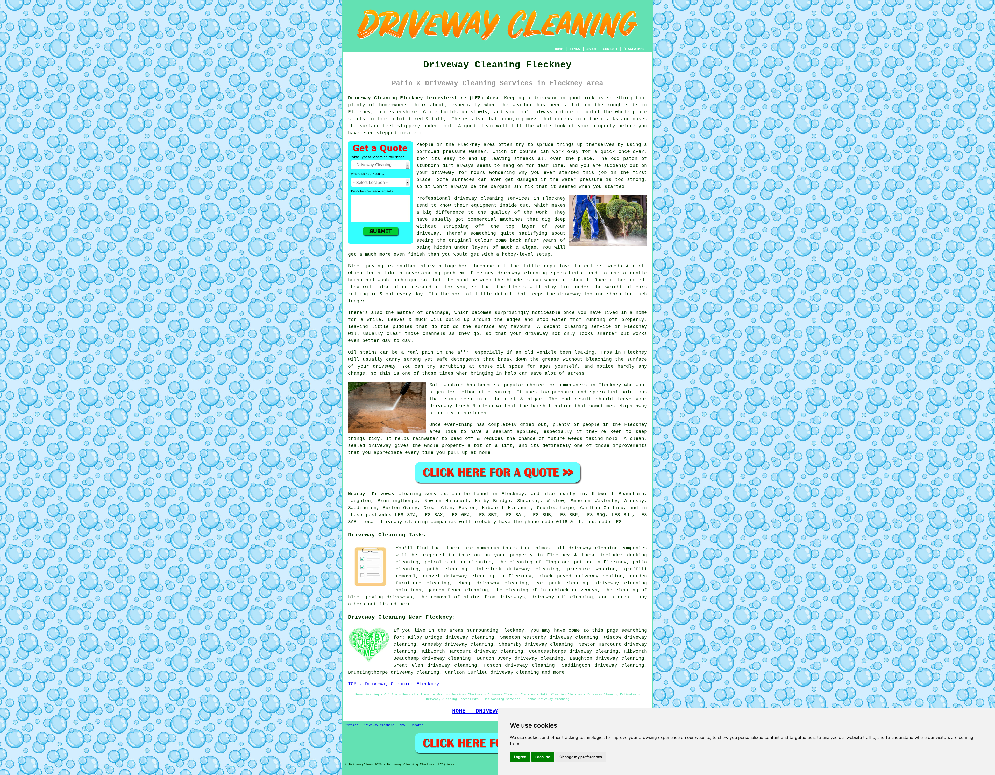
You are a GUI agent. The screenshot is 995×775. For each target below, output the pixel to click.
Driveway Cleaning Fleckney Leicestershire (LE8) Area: (424, 98)
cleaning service (588, 326)
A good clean (475, 126)
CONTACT (610, 49)
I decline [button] (542, 757)
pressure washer (464, 151)
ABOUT (591, 49)
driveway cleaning (515, 672)
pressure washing (591, 569)
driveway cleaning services (492, 198)
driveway (384, 366)
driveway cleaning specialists (539, 273)
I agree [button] (520, 757)
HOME (559, 49)
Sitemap (351, 725)
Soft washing (446, 385)
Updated (417, 725)
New (402, 725)
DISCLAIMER (634, 49)
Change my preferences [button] (580, 757)
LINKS (575, 49)
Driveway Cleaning (379, 725)
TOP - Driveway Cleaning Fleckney (393, 684)
